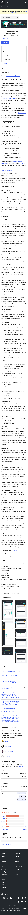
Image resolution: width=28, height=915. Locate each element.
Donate (17, 872)
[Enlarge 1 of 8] (11, 602)
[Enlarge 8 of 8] (24, 650)
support (23, 163)
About (3, 853)
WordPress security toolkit (8, 98)
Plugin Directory (5, 6)
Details (5, 48)
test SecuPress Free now (13, 76)
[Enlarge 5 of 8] (24, 620)
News (3, 856)
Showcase (18, 853)
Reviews (5, 52)
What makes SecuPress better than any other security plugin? (9, 676)
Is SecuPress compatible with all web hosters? (8, 687)
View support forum (6, 844)
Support (5, 63)
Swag (17, 874)
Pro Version (15, 550)
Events (17, 869)
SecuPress (6, 38)
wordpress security (21, 799)
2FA (15, 241)
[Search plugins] (17, 17)
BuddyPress (5, 887)
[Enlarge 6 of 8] (24, 631)
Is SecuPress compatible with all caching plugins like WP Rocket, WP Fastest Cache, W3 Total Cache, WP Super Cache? (10, 695)
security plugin (22, 796)
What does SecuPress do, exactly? (11, 671)
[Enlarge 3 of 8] (11, 649)
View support (21, 766)
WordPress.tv (5, 874)
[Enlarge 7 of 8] (24, 640)
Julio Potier (8, 746)
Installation (6, 56)
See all (25, 829)
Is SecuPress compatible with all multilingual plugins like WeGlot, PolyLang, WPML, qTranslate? (10, 703)
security (24, 793)
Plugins (17, 859)
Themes (17, 856)
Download (5, 42)
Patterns (17, 861)
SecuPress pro (22, 113)
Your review (4, 829)
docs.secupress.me (6, 170)
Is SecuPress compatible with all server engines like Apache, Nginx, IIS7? (8, 710)
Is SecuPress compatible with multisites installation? (8, 682)
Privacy (3, 861)
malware (19, 793)
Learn (3, 866)
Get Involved (18, 866)
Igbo (6, 894)
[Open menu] (25, 2)
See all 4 (24, 789)
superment (7, 756)
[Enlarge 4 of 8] (24, 602)
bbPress (4, 885)
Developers (4, 872)
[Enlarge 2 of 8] (11, 623)
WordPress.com (6, 879)
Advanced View (5, 804)
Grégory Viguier (9, 751)
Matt (3, 882)
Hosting (3, 859)
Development (6, 59)
